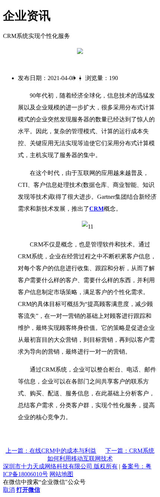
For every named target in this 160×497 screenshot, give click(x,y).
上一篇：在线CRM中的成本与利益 (51, 450)
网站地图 (61, 474)
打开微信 (28, 490)
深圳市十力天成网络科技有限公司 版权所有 (60, 466)
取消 (9, 490)
